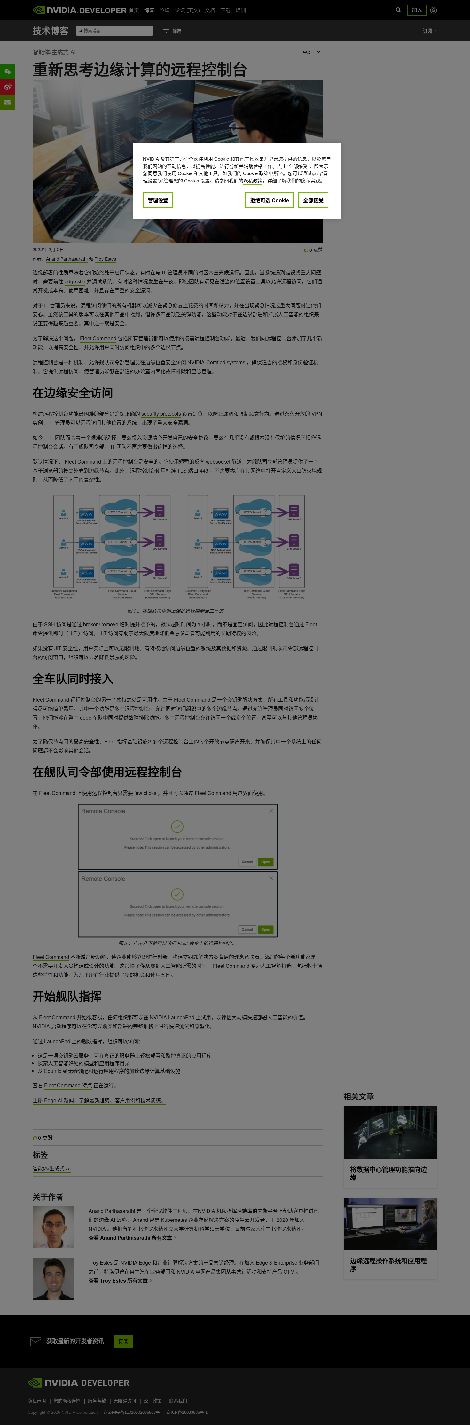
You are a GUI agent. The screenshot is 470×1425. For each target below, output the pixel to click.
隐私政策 (252, 180)
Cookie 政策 (256, 173)
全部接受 (313, 200)
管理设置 (158, 200)
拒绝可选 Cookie (269, 200)
